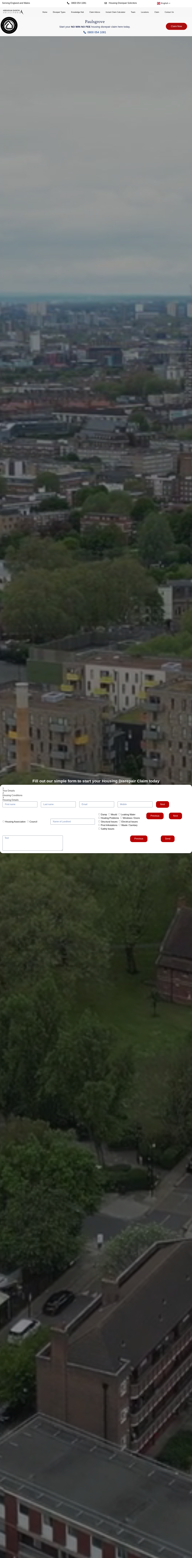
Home (44, 12)
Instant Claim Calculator (115, 12)
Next (162, 804)
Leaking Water (128, 814)
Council (33, 821)
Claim (156, 12)
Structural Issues (109, 821)
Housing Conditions (12, 795)
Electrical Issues (129, 821)
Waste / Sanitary (129, 825)
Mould (114, 814)
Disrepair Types (59, 12)
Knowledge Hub (77, 12)
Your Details (9, 791)
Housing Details (11, 800)
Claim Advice (94, 12)
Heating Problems (110, 818)
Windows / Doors (131, 818)
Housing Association (15, 821)
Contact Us (169, 12)
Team (133, 12)
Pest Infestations (109, 825)
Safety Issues (107, 829)
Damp (104, 814)
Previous (155, 816)
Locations (145, 12)
